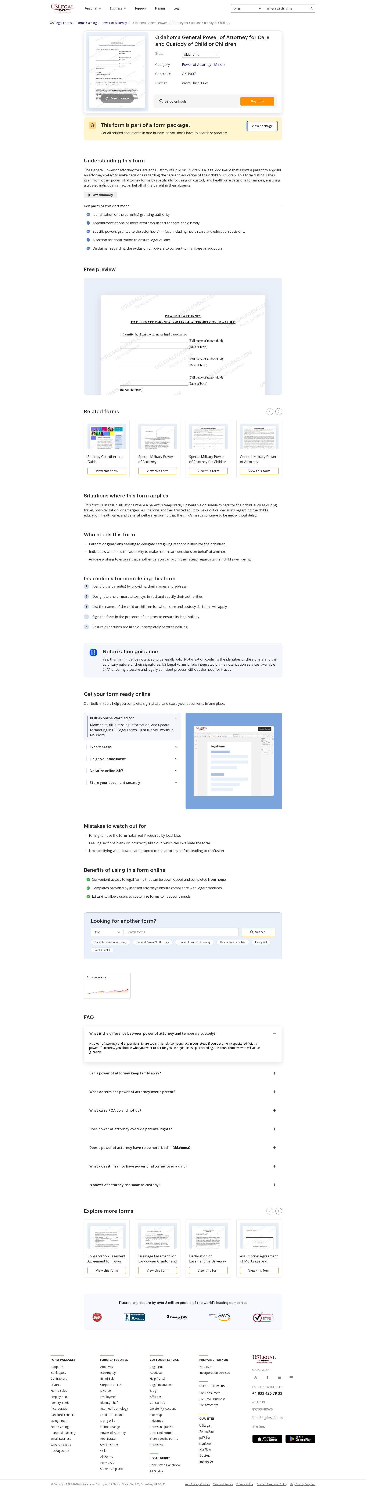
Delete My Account (163, 1409)
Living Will (261, 942)
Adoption (57, 1367)
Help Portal (157, 1378)
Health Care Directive (232, 942)
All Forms (106, 1457)
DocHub (205, 1455)
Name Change (60, 1427)
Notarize (205, 1367)
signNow (205, 1443)
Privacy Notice (244, 1484)
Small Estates (109, 1445)
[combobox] (247, 8)
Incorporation (60, 1409)
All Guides (156, 1471)
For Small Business (212, 1399)
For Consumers (209, 1393)
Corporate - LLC (111, 1385)
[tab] (132, 726)
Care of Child (102, 950)
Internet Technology (114, 1409)
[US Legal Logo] (264, 1358)
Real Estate (108, 1439)
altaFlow (205, 1449)
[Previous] (269, 411)
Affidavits (106, 1367)
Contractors (59, 1378)
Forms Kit (156, 1445)
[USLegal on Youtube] (291, 1377)
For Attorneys (208, 1405)
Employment (59, 1397)
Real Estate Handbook (165, 1465)
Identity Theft (60, 1403)
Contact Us (157, 1403)
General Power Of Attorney (152, 942)
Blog (153, 1391)
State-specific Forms (164, 1439)
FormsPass (207, 1431)
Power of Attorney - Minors (204, 64)
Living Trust (59, 1421)
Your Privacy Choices (197, 1484)
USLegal (205, 1425)
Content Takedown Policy (272, 1484)
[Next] (278, 411)
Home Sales (59, 1391)
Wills (103, 1451)
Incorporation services (214, 1373)
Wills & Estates (61, 1445)
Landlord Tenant (62, 1415)
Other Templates (111, 1469)
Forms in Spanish (161, 1427)
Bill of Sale (107, 1378)
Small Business (61, 1439)
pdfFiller (204, 1437)
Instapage (206, 1461)
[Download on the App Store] (267, 1439)
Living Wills (107, 1421)
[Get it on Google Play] (300, 1439)
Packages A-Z (60, 1451)
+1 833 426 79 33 (267, 1393)
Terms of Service (223, 1484)
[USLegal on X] (255, 1377)
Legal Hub (157, 1367)
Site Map (156, 1415)
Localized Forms (161, 1433)
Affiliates (156, 1397)
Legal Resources (161, 1385)
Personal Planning (63, 1433)
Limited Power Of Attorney (194, 942)
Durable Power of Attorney (110, 942)
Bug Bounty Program (302, 1484)
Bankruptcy (58, 1373)
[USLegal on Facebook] (267, 1377)
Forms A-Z (107, 1463)
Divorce (56, 1385)
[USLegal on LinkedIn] (279, 1377)
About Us (156, 1373)
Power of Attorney (113, 1433)
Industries (156, 1421)
